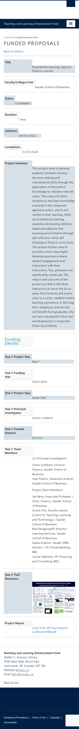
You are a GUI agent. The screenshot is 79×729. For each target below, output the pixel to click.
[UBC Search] (71, 5)
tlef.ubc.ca (22, 670)
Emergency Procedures (16, 717)
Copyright (55, 717)
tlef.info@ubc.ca (22, 674)
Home (9, 37)
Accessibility (10, 722)
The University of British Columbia (29, 8)
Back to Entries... (15, 51)
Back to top (11, 682)
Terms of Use (39, 717)
